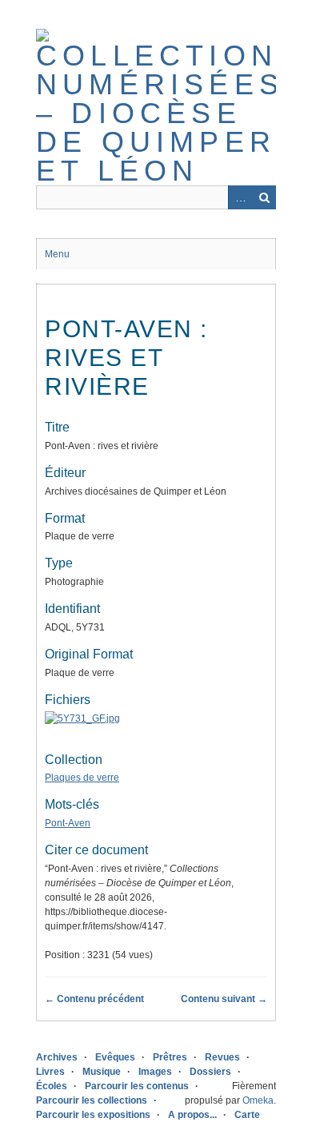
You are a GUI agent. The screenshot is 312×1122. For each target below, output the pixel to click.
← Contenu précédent (94, 999)
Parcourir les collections (91, 1100)
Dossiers (210, 1071)
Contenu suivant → (224, 999)
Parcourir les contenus (137, 1086)
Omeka (258, 1100)
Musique (101, 1071)
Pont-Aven (67, 823)
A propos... (192, 1114)
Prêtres (170, 1057)
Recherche (264, 197)
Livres (50, 1071)
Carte (247, 1114)
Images (155, 1071)
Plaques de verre (82, 777)
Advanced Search (240, 197)
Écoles (51, 1086)
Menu (57, 254)
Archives (57, 1057)
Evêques (115, 1057)
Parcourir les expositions (93, 1114)
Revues (222, 1057)
